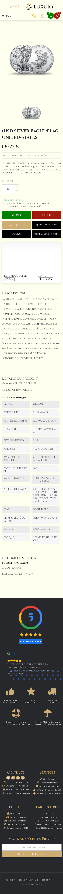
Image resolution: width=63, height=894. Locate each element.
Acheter (16, 215)
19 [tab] (47, 675)
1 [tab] (11, 671)
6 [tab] (37, 671)
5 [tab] (32, 671)
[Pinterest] (18, 778)
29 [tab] (45, 679)
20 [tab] (53, 675)
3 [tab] (21, 671)
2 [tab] (16, 671)
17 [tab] (37, 675)
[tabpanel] (31, 665)
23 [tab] (13, 679)
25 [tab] (24, 679)
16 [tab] (32, 675)
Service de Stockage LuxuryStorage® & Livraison (16, 723)
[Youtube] (23, 778)
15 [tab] (26, 675)
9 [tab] (53, 671)
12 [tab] (11, 675)
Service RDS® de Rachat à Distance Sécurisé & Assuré (47, 723)
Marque (7, 383)
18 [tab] (42, 675)
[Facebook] (13, 778)
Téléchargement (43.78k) (18, 573)
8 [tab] (47, 671)
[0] (56, 16)
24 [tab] (18, 679)
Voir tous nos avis (30, 641)
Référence (8, 389)
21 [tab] (58, 675)
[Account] (42, 16)
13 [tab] (16, 675)
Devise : (42, 276)
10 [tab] (58, 671)
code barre (11, 567)
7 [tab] (42, 671)
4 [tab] (26, 671)
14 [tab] (21, 675)
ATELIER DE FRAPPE (25, 383)
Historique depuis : (15, 276)
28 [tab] (39, 679)
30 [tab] (50, 679)
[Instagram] (8, 778)
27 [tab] (34, 679)
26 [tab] (29, 679)
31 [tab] (55, 679)
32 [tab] (60, 679)
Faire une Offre (16, 225)
